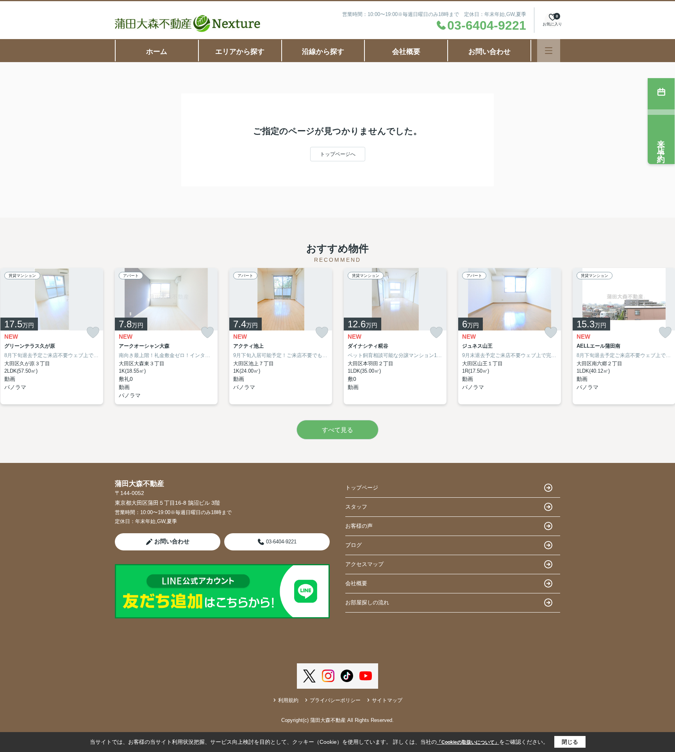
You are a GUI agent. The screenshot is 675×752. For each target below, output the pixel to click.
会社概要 (406, 51)
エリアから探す (239, 51)
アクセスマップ (364, 564)
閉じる (570, 742)
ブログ (353, 545)
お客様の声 (359, 526)
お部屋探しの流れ (367, 602)
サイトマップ (387, 700)
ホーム (156, 51)
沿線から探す (323, 51)
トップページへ (337, 154)
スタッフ (356, 507)
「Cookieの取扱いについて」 (468, 742)
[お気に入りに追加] (93, 332)
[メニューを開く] (548, 50)
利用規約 (288, 700)
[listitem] (166, 336)
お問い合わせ (489, 51)
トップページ (361, 487)
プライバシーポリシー (335, 700)
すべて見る (337, 430)
